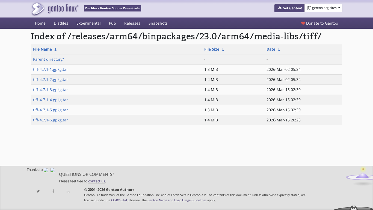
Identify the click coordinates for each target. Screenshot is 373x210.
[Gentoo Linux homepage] (55, 9)
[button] (289, 8)
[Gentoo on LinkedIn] (68, 191)
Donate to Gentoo (321, 23)
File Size (211, 49)
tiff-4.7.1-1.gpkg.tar (50, 69)
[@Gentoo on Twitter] (38, 191)
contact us (96, 181)
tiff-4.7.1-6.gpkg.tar (50, 119)
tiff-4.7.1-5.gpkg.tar (50, 109)
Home (40, 23)
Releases (132, 23)
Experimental (88, 23)
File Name (42, 49)
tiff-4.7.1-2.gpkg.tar (50, 79)
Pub (112, 23)
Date (271, 49)
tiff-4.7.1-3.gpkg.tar (50, 89)
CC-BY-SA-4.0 (120, 200)
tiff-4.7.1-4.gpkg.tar (50, 99)
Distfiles (61, 23)
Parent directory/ (48, 59)
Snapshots (158, 23)
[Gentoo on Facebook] (53, 191)
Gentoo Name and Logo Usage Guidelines (176, 200)
